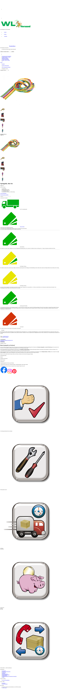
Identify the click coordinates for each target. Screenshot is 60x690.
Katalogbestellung (4, 675)
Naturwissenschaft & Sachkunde (6, 56)
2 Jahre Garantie (4, 687)
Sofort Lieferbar (22, 226)
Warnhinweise (2, 341)
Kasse (14, 46)
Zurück (1, 62)
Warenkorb (11, 46)
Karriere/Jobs (4, 670)
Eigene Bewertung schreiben (4, 194)
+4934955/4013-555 (6, 336)
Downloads (3, 683)
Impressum (3, 673)
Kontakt (3, 677)
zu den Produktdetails (3, 193)
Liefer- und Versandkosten (5, 680)
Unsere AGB (4, 672)
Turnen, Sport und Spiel (5, 59)
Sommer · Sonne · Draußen (6, 60)
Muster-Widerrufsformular (5, 674)
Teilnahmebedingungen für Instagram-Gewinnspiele (9, 676)
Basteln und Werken (5, 57)
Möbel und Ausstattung (5, 58)
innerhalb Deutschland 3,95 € (6, 340)
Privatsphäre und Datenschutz (6, 671)
